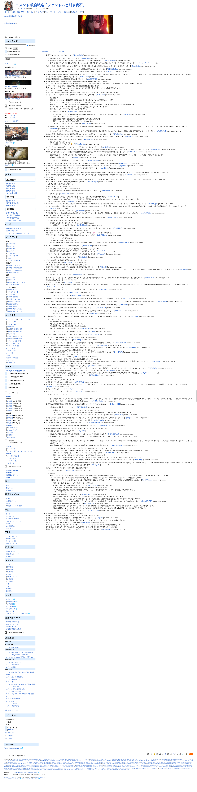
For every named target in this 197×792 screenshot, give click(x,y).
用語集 (8, 551)
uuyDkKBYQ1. (124, 163)
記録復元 (9, 396)
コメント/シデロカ (11, 703)
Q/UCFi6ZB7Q (86, 58)
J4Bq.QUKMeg (74, 292)
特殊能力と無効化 (12, 296)
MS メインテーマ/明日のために (15, 371)
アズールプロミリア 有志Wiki (47, 765)
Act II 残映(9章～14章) (16, 380)
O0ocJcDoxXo (83, 257)
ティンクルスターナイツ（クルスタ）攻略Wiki (61, 763)
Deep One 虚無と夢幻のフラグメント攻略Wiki (182, 759)
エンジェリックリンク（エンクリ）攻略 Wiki (145, 760)
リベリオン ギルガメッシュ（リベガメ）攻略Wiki (170, 765)
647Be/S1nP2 (85, 522)
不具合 (9, 258)
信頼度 (8, 355)
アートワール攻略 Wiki (112, 759)
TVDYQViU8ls (134, 316)
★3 (8, 324)
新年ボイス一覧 (11, 538)
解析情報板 (10, 206)
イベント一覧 (12, 460)
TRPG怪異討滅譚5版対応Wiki (166, 768)
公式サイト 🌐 (9, 165)
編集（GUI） (21, 12)
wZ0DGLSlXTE (71, 470)
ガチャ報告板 (11, 193)
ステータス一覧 (11, 348)
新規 (59, 12)
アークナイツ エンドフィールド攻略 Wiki (93, 762)
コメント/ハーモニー (12, 686)
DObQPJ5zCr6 (113, 197)
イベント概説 (11, 277)
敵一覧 (8, 514)
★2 (12, 324)
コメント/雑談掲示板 (12, 664)
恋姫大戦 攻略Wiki (178, 768)
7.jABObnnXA (105, 191)
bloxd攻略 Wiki (21, 769)
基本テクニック (12, 246)
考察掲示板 (10, 186)
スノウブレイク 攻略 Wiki (108, 763)
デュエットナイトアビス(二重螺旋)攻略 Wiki (160, 766)
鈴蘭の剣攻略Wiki (154, 765)
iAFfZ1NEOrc (68, 262)
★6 (8, 322)
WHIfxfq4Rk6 (123, 304)
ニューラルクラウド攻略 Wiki (163, 760)
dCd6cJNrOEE (87, 246)
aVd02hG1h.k (104, 289)
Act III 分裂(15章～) (15, 384)
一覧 (64, 12)
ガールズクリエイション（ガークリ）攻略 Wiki (135, 763)
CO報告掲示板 (12, 213)
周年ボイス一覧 (11, 541)
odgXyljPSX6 (123, 166)
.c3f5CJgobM (50, 287)
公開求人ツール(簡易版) (14, 506)
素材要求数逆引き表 (13, 272)
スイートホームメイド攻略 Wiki (154, 763)
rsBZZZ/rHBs (127, 298)
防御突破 (10, 403)
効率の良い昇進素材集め (14, 268)
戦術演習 (10, 401)
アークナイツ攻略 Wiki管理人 (16, 772)
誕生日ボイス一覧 (11, 543)
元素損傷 (10, 301)
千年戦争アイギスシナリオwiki (61, 766)
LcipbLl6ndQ (101, 251)
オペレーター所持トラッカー (16, 346)
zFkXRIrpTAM (162, 131)
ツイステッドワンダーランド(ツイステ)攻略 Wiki (148, 759)
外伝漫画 (10, 579)
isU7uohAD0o (101, 254)
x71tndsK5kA (117, 228)
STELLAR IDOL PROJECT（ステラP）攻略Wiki (52, 768)
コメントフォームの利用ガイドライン (17, 233)
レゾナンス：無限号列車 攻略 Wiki (31, 766)
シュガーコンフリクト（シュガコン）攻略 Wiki (27, 762)
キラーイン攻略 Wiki (47, 769)
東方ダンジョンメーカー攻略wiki (142, 766)
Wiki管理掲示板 (12, 218)
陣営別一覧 (18, 336)
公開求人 (9, 503)
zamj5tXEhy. (106, 147)
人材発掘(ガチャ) (11, 501)
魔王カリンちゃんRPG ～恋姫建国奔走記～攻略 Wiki (105, 766)
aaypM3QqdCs (153, 204)
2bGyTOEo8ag (102, 235)
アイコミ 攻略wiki (154, 768)
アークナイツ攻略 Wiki (83, 759)
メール (8, 523)
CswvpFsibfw (72, 111)
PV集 (7, 584)
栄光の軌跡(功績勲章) (12, 518)
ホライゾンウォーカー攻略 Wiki (119, 768)
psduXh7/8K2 (106, 529)
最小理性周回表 (13, 427)
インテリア (9, 490)
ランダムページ (9, 732)
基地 (7, 485)
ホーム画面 (9, 528)
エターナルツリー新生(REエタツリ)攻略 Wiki (138, 768)
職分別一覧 (11, 334)
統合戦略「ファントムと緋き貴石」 (54, 51)
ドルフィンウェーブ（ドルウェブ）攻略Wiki (166, 762)
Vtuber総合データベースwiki (46, 766)
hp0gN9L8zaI (184, 269)
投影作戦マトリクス (12, 475)
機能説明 (11, 730)
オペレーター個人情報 (14, 341)
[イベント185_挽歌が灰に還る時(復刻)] (18, 72)
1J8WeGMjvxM (133, 152)
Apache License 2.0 (39, 777)
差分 (32, 12)
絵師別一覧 (18, 338)
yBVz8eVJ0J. (118, 134)
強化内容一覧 (11, 362)
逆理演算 (15, 358)
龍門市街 (10, 435)
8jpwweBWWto (118, 352)
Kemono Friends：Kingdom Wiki (93, 763)
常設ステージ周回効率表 (14, 270)
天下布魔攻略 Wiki (11, 762)
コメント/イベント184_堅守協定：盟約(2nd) (19, 657)
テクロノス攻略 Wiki (188, 768)
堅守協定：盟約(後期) (11, 86)
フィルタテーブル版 (24, 319)
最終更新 (74, 12)
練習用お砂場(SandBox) (13, 629)
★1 (15, 324)
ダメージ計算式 (12, 294)
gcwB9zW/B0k (146, 213)
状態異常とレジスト (14, 299)
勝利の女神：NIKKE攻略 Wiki (148, 762)
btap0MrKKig (110, 71)
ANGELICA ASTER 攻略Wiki (76, 766)
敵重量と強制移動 (12, 304)
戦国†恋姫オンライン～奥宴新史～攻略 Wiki (106, 760)
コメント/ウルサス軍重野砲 (14, 677)
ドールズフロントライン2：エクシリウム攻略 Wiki (116, 762)
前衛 (13, 329)
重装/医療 (10, 415)
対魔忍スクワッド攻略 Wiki (11, 769)
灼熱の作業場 (11, 437)
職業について (11, 280)
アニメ (8, 564)
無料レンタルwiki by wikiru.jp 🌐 (31, 772)
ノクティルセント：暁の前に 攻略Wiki (140, 765)
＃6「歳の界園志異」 (13, 456)
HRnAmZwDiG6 (86, 123)
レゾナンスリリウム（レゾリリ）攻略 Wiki (84, 769)
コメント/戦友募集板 (12, 647)
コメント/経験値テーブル (13, 691)
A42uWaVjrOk (69, 389)
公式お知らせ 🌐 (12, 601)
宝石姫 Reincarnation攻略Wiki (184, 762)
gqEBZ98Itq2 (92, 366)
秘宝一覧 (11, 463)
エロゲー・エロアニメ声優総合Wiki (72, 768)
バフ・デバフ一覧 (12, 292)
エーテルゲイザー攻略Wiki (44, 763)
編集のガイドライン (12, 231)
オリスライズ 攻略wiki (125, 765)
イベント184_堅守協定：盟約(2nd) (17, 654)
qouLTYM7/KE (51, 386)
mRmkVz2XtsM (93, 334)
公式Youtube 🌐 (10, 143)
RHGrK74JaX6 (101, 308)
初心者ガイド (11, 243)
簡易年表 (9, 556)
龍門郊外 (10, 432)
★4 (15, 322)
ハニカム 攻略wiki (119, 763)
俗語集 (13, 551)
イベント (8, 64)
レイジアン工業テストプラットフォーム (19, 451)
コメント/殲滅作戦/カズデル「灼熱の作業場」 (20, 652)
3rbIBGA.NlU (78, 356)
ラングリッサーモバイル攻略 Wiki (98, 759)
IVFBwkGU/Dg (51, 208)
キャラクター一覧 (11, 319)
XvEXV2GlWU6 (113, 434)
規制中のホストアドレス (14, 220)
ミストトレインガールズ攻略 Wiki (32, 760)
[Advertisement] (58, 31)
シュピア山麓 (11, 448)
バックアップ (39, 12)
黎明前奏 (10, 567)
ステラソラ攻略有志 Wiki (87, 768)
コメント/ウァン (11, 682)
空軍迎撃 (10, 408)
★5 (12, 322)
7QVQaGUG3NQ (94, 422)
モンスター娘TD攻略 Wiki (45, 762)
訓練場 (8, 477)
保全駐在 (9, 446)
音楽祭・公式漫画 (14, 169)
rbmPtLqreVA (156, 361)
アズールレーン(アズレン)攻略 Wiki (58, 759)
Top (16, 8)
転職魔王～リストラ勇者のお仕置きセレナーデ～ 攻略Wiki (89, 765)
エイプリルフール (11, 536)
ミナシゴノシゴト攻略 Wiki (70, 760)
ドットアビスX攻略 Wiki (100, 769)
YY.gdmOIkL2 (144, 63)
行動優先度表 (11, 248)
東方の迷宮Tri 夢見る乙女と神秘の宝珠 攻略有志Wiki (27, 768)
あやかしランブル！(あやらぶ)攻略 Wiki (127, 759)
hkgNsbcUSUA (78, 55)
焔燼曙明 (10, 571)
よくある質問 (11, 253)
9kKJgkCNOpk (136, 66)
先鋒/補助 (10, 420)
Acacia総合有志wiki (57, 769)
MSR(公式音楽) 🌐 (12, 608)
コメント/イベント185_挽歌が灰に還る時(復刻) (20, 684)
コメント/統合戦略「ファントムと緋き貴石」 (50, 5)
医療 (13, 331)
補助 (17, 331)
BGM (7, 586)
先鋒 (9, 329)
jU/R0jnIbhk (99, 518)
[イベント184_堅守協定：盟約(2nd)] (18, 82)
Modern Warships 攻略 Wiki (169, 763)
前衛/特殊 (10, 423)
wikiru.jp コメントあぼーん (10, 777)
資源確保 (10, 406)
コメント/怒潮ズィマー (13, 679)
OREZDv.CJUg (129, 136)
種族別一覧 (10, 336)
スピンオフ (9, 574)
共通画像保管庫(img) (12, 622)
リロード (52, 12)
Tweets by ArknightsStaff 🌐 (13, 748)
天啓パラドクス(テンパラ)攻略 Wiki (60, 762)
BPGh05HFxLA (95, 375)
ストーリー (17, 554)
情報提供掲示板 (12, 203)
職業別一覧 (10, 326)
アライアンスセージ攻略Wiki (10, 763)
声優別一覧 (10, 338)
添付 (46, 12)
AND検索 (32, 45)
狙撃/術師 (10, 418)
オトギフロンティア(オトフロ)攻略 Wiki (40, 759)
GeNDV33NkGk (113, 217)
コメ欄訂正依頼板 (13, 215)
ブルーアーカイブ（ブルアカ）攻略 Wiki (14, 760)
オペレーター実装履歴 (11, 121)
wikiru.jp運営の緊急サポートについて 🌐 (31, 778)
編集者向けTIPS (11, 626)
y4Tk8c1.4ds (103, 267)
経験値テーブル (12, 289)
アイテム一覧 (10, 516)
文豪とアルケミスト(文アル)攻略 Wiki (21, 759)
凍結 (28, 12)
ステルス (17, 301)
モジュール (9, 360)
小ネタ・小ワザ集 (12, 256)
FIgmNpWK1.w (130, 418)
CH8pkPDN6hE (115, 404)
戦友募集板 (10, 188)
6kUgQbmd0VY (71, 201)
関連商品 (9, 591)
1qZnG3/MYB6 (92, 79)
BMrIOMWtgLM (85, 328)
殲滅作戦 (9, 425)
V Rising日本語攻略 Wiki (134, 762)
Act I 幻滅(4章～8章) (15, 377)
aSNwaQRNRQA (146, 501)
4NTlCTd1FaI (101, 95)
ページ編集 (9, 738)
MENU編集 (9, 735)
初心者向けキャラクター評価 (16, 282)
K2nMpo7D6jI (80, 431)
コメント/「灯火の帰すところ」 (16, 689)
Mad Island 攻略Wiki (70, 765)
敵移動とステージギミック (15, 311)
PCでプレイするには (13, 260)
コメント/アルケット (12, 701)
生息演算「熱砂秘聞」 (13, 470)
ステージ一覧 (12, 458)
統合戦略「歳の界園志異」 (13, 99)
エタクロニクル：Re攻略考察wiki (125, 766)
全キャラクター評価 (13, 284)
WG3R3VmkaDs (97, 401)
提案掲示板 (10, 191)
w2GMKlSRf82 (131, 347)
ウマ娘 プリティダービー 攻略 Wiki (125, 760)
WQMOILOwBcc (110, 60)
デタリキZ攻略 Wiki (165, 759)
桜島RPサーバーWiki (59, 765)
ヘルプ (80, 12)
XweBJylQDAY (106, 425)
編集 (14, 12)
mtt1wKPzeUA (150, 278)
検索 (68, 12)
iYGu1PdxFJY (79, 391)
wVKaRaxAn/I (64, 194)
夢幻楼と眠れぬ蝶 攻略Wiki (16, 766)
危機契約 (9, 472)
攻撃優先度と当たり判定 (14, 308)
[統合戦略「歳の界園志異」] (18, 95)
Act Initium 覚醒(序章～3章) (18, 373)
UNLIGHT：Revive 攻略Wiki (32, 765)
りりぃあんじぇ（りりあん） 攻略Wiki (16, 765)
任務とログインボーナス (13, 521)
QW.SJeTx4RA (80, 144)
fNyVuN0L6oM (82, 407)
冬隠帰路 (10, 569)
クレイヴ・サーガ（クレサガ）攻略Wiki (27, 763)
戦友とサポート (12, 251)
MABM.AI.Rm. (84, 77)
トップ (7, 12)
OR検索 (9, 48)
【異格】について (11, 350)
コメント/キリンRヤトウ (13, 662)
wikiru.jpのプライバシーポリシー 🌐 (12, 778)
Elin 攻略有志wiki (88, 766)
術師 (9, 331)
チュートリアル (14, 387)
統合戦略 (9, 453)
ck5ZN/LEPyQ (138, 459)
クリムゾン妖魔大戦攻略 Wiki (76, 762)
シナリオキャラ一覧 (13, 343)
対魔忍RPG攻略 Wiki (73, 759)
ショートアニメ (12, 576)
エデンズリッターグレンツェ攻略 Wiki (86, 760)
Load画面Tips (10, 526)
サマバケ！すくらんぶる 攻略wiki (111, 765)
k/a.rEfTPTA (119, 415)
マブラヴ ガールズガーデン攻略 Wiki (102, 768)
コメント (22, 8)
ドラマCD (10, 581)
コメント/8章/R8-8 (11, 667)
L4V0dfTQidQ (79, 382)
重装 (17, 329)
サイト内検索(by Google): (13, 54)
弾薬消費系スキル (12, 306)
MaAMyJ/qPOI (93, 182)
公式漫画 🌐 (11, 604)
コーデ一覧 (9, 353)
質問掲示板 (10, 201)
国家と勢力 (9, 554)
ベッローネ (11, 115)
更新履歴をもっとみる (11, 710)
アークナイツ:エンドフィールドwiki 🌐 (18, 613)
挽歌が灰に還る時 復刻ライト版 (14, 76)
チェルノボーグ (12, 430)
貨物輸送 (10, 410)
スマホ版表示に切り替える (13, 16)
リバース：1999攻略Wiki (79, 763)
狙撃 (21, 329)
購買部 (8, 498)
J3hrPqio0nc (96, 465)
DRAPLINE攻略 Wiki (68, 769)
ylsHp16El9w (145, 373)
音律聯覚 (9, 588)
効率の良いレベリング (14, 265)
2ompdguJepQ (102, 345)
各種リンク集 (10, 611)
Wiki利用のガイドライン (13, 228)
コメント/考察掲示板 (12, 706)
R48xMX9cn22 (156, 149)
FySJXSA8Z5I (80, 211)
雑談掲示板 (10, 184)
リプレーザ (11, 117)
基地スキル (9, 488)
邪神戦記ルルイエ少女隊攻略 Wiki (34, 769)
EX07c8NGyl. (153, 368)
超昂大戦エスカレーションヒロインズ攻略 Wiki (52, 760)
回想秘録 (9, 358)
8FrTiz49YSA (110, 370)
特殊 (21, 331)
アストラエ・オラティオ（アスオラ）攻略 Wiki (118, 769)
